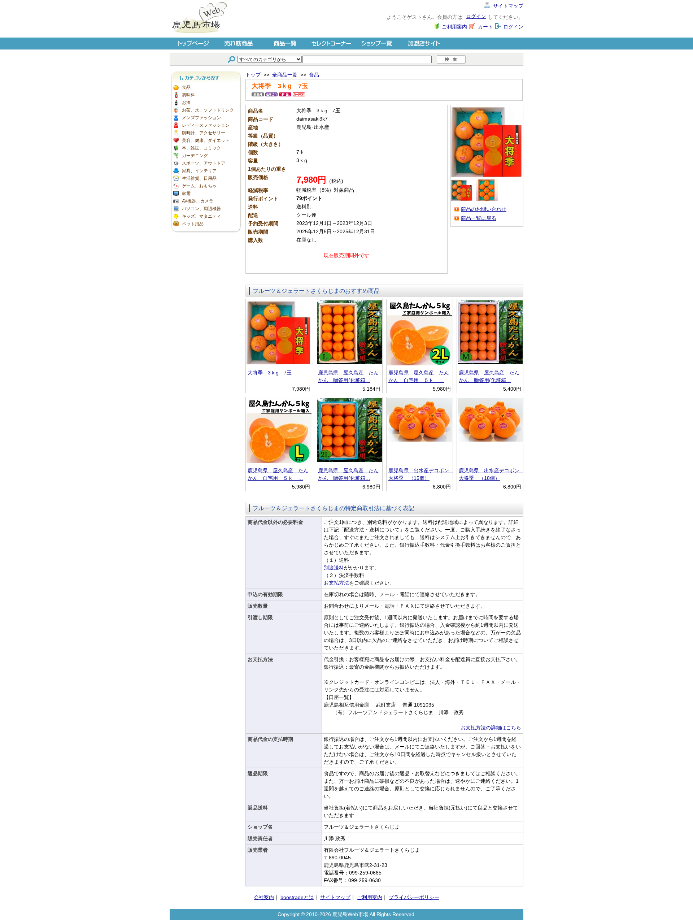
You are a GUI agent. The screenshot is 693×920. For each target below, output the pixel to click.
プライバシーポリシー (414, 897)
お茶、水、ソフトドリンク (208, 110)
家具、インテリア (199, 170)
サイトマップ (508, 6)
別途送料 (334, 567)
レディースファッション (206, 125)
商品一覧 (285, 42)
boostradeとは (297, 897)
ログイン (476, 16)
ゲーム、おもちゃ (199, 185)
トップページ (193, 42)
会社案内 (264, 897)
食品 (186, 87)
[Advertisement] (206, 343)
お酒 (186, 102)
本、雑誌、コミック (201, 148)
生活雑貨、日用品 (199, 178)
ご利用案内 (454, 27)
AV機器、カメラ (197, 201)
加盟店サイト (424, 42)
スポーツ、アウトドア (203, 163)
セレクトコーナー (331, 42)
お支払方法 (336, 583)
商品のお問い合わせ (483, 209)
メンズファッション (201, 117)
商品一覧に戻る (478, 218)
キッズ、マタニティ (201, 216)
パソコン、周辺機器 (201, 208)
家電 (186, 193)
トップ (253, 75)
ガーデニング (195, 155)
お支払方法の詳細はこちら (491, 727)
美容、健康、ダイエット (206, 140)
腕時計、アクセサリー (203, 132)
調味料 (188, 94)
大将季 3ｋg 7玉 (270, 373)
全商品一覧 (284, 75)
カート (485, 27)
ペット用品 (193, 223)
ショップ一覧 (377, 42)
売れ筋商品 (239, 42)
